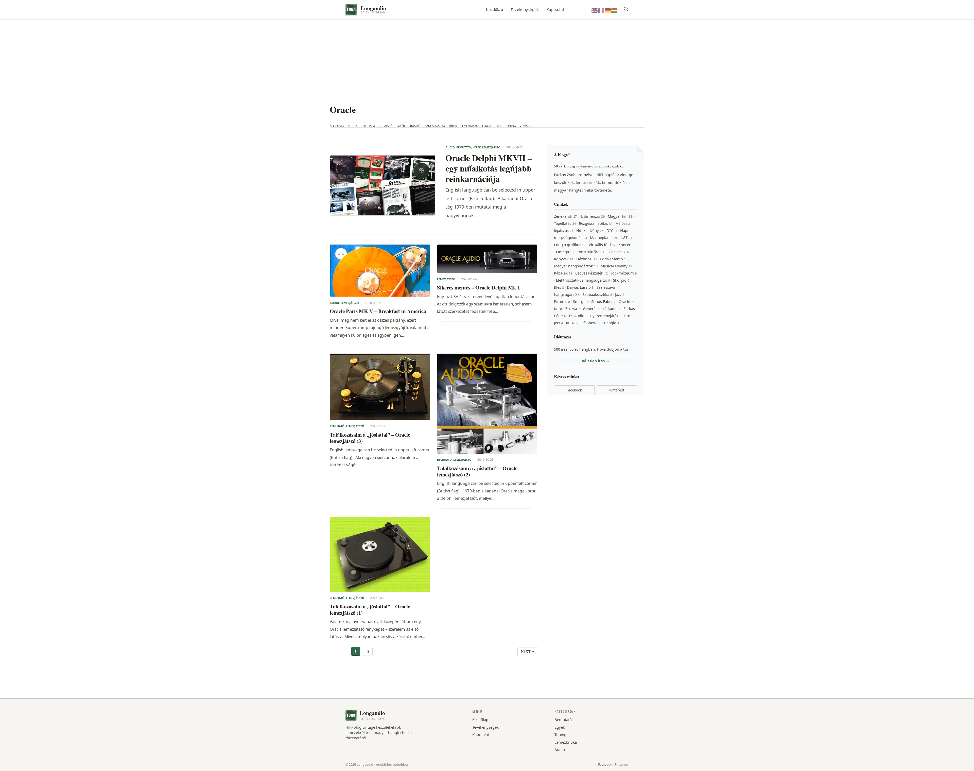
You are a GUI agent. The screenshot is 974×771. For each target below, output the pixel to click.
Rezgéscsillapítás (596, 223)
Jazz (619, 294)
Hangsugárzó (434, 126)
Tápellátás (565, 223)
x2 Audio (611, 308)
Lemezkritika (491, 126)
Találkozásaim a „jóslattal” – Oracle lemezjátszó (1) (370, 609)
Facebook (574, 390)
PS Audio (578, 315)
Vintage (525, 126)
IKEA (571, 322)
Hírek (453, 126)
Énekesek (619, 251)
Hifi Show (589, 322)
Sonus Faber (603, 301)
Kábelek (563, 273)
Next (526, 651)
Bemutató (368, 126)
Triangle (610, 322)
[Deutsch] (608, 10)
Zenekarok (565, 216)
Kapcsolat (555, 9)
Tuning (510, 126)
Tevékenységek (525, 9)
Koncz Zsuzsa (567, 308)
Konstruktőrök (591, 251)
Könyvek (563, 258)
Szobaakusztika (597, 294)
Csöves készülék (591, 273)
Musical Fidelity (616, 265)
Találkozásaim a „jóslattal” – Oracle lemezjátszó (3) (370, 438)
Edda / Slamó (614, 258)
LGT (626, 237)
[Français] (601, 10)
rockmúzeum (624, 273)
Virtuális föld (602, 244)
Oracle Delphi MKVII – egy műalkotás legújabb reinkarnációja (488, 168)
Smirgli (580, 301)
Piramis (562, 301)
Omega (564, 251)
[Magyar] (614, 10)
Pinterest (616, 390)
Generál (591, 308)
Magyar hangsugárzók (576, 265)
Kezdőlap (494, 9)
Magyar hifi (620, 216)
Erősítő (415, 126)
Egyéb (400, 126)
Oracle (626, 301)
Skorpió (621, 280)
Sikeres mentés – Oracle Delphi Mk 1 (478, 287)
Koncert (627, 244)
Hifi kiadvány (589, 230)
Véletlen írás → (595, 360)
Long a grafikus (570, 244)
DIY (611, 230)
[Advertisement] (487, 57)
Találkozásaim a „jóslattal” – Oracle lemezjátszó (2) (477, 471)
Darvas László (580, 287)
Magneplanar (604, 237)
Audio (352, 126)
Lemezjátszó (469, 126)
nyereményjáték (605, 315)
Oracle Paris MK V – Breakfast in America (378, 311)
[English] (595, 10)
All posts (337, 126)
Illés (559, 287)
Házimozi (586, 258)
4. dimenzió (592, 216)
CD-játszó (386, 126)
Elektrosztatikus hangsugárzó (583, 280)
